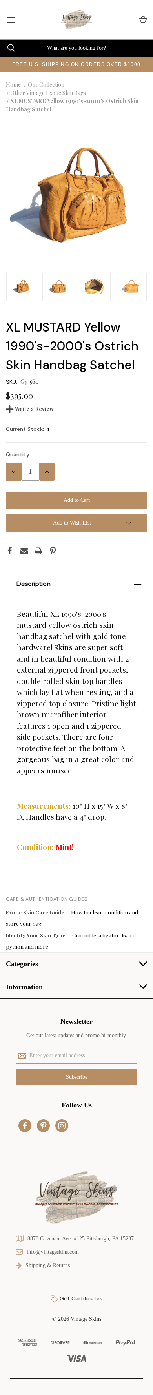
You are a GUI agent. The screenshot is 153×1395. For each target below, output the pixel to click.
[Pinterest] (53, 551)
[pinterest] (43, 1126)
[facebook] (25, 1126)
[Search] (7, 48)
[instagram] (62, 1126)
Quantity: (18, 454)
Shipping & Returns (48, 1265)
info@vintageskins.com (53, 1252)
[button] (76, 584)
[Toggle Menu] (11, 19)
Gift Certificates (80, 1298)
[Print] (38, 551)
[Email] (24, 551)
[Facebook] (10, 551)
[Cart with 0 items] (142, 20)
